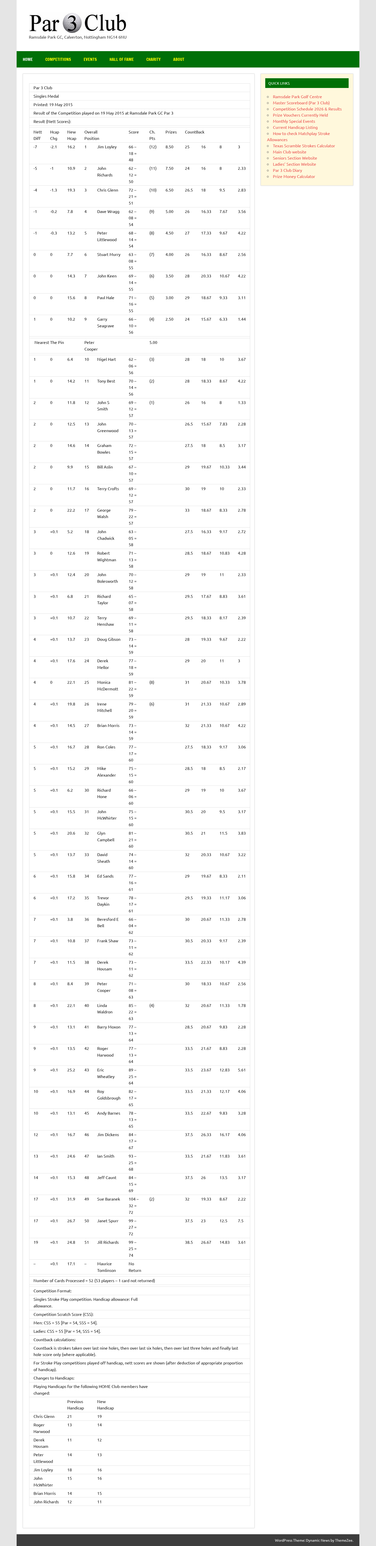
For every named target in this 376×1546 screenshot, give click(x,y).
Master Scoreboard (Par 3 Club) (301, 102)
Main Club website (289, 151)
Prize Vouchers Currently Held (300, 114)
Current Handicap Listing (295, 127)
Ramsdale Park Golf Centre (297, 96)
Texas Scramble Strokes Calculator (304, 145)
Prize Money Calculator (294, 176)
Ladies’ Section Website (294, 163)
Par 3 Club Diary (287, 170)
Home (28, 59)
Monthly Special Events (294, 121)
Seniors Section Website (295, 157)
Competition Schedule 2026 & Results (307, 108)
